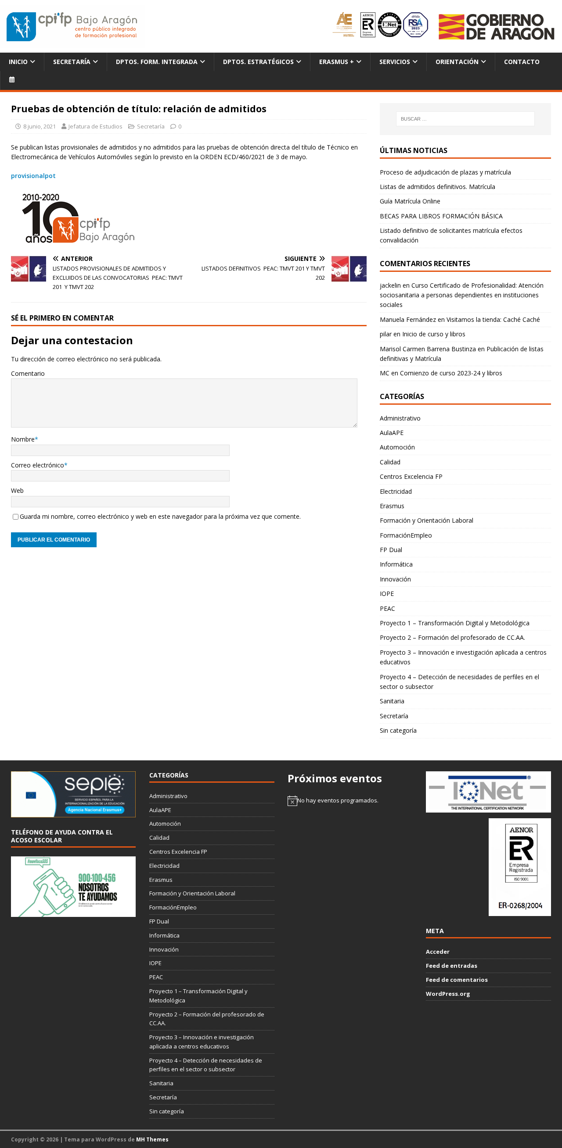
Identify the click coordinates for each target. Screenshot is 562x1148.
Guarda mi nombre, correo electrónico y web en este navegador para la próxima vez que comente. (160, 516)
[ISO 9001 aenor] (520, 911)
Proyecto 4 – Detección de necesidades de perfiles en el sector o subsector (459, 682)
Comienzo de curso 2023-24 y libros (451, 373)
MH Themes (152, 1139)
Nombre (23, 439)
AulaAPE (391, 432)
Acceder (438, 951)
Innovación (395, 579)
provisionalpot (33, 175)
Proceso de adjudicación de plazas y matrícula (445, 172)
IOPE (387, 593)
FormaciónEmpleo (406, 535)
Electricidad (396, 491)
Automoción (397, 447)
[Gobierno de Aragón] (496, 26)
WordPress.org (448, 994)
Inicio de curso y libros (433, 334)
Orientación (457, 61)
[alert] (350, 800)
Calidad (390, 462)
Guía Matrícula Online (410, 201)
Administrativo (400, 418)
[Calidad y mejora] (380, 26)
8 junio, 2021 (39, 126)
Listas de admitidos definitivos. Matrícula (437, 186)
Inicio (18, 61)
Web (17, 490)
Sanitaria (392, 701)
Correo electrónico (37, 465)
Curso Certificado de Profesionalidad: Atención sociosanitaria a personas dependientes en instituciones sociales (462, 295)
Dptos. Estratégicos (258, 61)
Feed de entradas (451, 966)
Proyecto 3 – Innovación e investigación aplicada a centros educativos (463, 657)
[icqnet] (488, 808)
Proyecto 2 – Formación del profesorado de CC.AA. (452, 637)
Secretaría (71, 61)
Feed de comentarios (457, 980)
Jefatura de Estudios (95, 126)
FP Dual (391, 549)
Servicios (394, 61)
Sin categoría (398, 730)
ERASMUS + (336, 61)
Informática (396, 564)
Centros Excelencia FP (411, 476)
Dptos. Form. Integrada (157, 61)
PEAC (387, 608)
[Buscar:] (465, 118)
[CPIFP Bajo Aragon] (72, 26)
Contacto (522, 61)
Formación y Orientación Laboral (426, 520)
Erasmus (392, 506)
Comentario (28, 373)
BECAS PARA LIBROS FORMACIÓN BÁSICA (441, 216)
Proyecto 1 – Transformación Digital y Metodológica (455, 623)
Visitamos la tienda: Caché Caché (493, 319)
